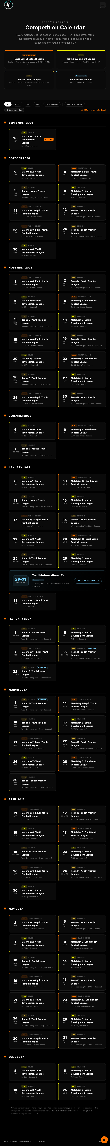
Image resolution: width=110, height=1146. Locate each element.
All (8, 104)
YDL (28, 104)
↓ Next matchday (14, 110)
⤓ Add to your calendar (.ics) (93, 110)
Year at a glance (74, 104)
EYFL (17, 104)
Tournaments (52, 104)
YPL (38, 104)
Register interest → (88, 581)
